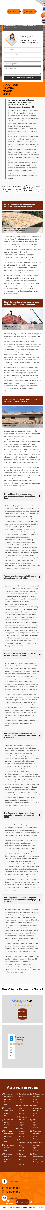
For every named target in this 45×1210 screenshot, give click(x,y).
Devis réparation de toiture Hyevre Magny (24, 1145)
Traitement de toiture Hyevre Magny (37, 1135)
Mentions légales (36, 1207)
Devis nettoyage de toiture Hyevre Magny (24, 1159)
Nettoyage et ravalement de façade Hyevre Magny (9, 1136)
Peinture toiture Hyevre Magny (36, 1123)
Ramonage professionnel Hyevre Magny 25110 (38, 1158)
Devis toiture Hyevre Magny (9, 1147)
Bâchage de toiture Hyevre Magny (23, 1109)
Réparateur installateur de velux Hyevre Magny (8, 1099)
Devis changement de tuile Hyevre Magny (37, 1111)
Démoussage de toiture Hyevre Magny (38, 1146)
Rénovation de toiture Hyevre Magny (8, 1123)
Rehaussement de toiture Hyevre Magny (38, 1098)
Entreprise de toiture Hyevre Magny (9, 1158)
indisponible (15, 12)
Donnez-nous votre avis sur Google (22, 1014)
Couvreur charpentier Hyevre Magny (8, 1112)
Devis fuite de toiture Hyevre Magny (24, 1098)
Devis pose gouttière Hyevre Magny (23, 1121)
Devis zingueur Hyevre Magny (22, 1132)
